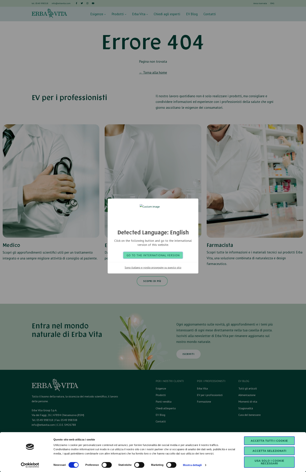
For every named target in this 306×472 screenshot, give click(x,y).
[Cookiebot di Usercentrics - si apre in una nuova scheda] (30, 465)
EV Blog (192, 14)
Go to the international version (153, 255)
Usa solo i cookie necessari (269, 462)
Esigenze (97, 14)
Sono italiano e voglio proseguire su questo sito (153, 267)
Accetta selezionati (269, 450)
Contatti (209, 14)
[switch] (107, 465)
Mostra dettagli (192, 465)
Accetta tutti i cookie (269, 440)
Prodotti (118, 14)
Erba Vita (139, 14)
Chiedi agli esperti (167, 14)
